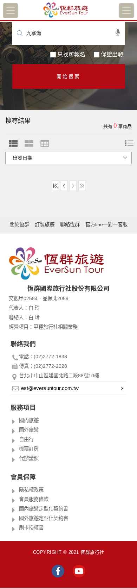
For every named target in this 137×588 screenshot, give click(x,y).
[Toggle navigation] (10, 10)
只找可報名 (71, 54)
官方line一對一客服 (106, 224)
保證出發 (112, 54)
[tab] (13, 143)
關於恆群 (19, 224)
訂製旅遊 (44, 224)
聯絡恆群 (70, 224)
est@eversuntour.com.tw (50, 388)
